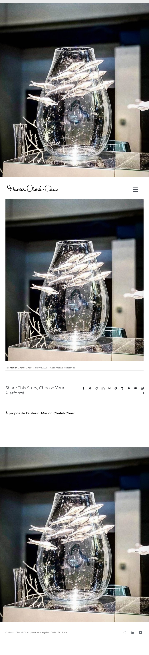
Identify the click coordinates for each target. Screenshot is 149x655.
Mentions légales (40, 632)
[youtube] (140, 632)
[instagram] (124, 632)
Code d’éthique (59, 632)
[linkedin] (132, 632)
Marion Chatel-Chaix (21, 367)
